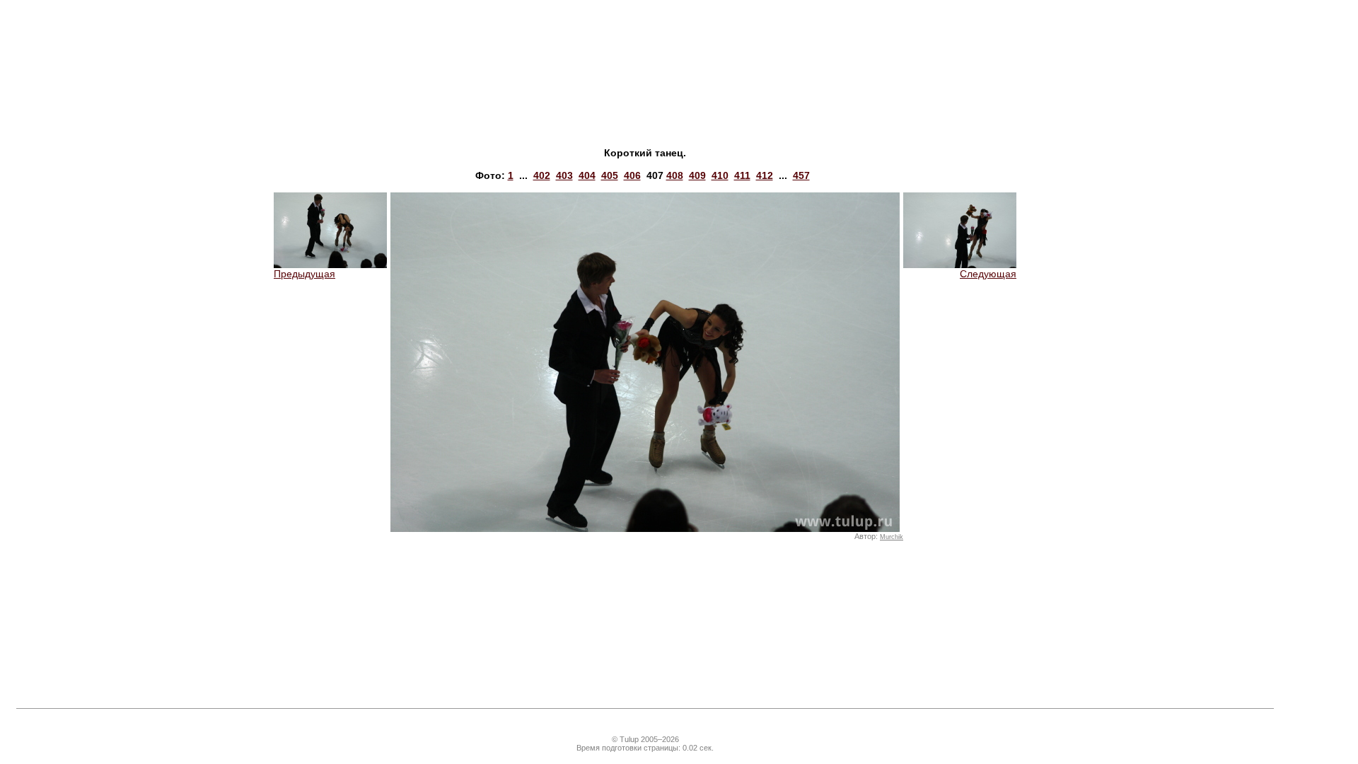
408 (674, 175)
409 (697, 175)
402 (541, 175)
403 (564, 175)
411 (742, 175)
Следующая (988, 273)
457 (801, 175)
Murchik (891, 536)
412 (764, 175)
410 (720, 175)
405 (609, 175)
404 (587, 175)
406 (632, 175)
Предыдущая (304, 273)
